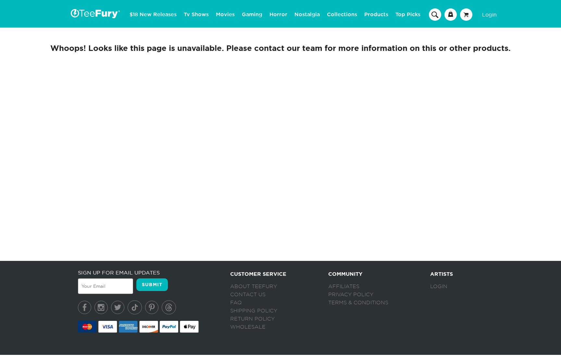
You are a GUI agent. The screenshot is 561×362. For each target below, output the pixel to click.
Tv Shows (196, 14)
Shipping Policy (253, 310)
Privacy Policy (350, 294)
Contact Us (248, 294)
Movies (225, 14)
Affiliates (343, 286)
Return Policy (252, 318)
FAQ (236, 302)
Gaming (252, 14)
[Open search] (435, 14)
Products (376, 14)
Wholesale (248, 327)
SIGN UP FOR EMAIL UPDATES (119, 272)
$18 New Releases (153, 14)
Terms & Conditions (358, 302)
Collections (342, 14)
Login (489, 14)
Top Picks (407, 14)
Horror (278, 14)
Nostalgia (307, 14)
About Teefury (253, 286)
